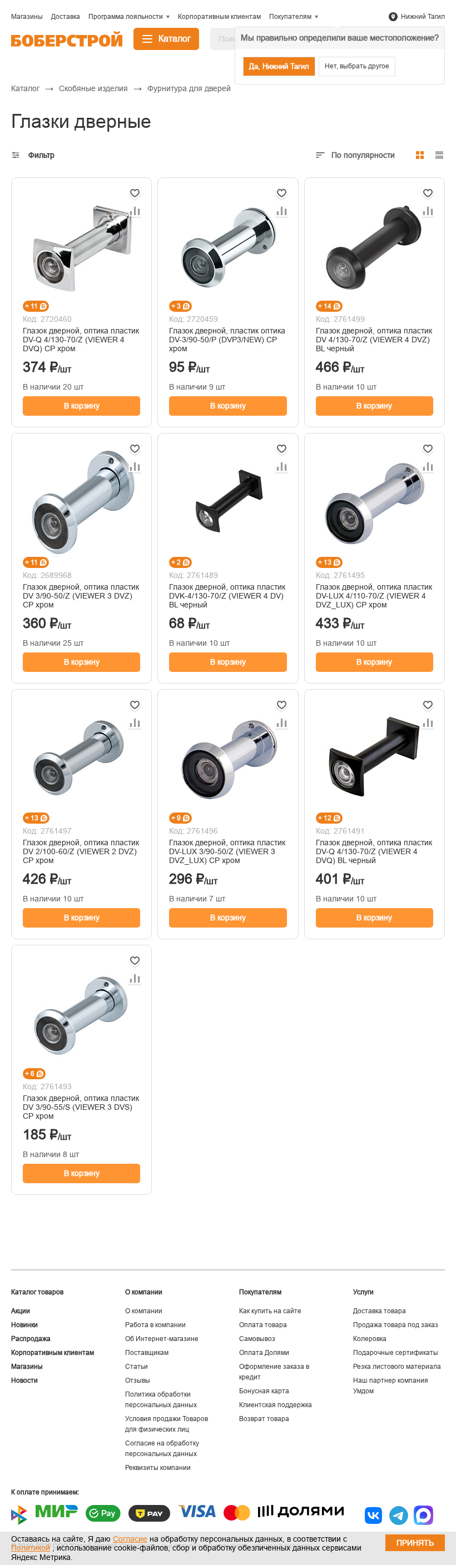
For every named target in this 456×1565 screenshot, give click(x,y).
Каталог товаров (37, 1292)
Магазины (27, 1366)
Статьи (136, 1366)
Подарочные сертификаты (395, 1353)
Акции (20, 1311)
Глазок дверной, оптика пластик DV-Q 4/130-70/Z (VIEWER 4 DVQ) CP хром (81, 339)
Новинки (24, 1325)
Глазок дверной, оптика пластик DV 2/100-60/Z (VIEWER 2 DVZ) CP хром (81, 851)
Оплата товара (263, 1325)
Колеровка (369, 1339)
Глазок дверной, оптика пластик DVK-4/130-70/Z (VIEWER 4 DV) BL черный (227, 595)
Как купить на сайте (270, 1311)
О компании (143, 1311)
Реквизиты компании (158, 1468)
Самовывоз (257, 1339)
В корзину (82, 405)
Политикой (30, 1547)
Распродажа (31, 1339)
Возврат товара (264, 1419)
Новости (24, 1380)
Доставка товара (379, 1311)
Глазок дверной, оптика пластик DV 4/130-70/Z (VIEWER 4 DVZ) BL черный (374, 339)
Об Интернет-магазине (162, 1339)
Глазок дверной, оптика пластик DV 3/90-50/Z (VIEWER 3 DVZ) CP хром (81, 595)
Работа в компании (155, 1325)
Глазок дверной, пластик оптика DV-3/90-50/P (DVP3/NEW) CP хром (227, 339)
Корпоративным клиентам (52, 1353)
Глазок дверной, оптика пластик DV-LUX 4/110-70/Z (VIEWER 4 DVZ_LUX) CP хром (374, 595)
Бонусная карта (264, 1391)
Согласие (130, 1538)
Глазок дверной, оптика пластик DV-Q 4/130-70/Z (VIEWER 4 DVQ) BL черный (374, 851)
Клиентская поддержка (275, 1405)
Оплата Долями (264, 1353)
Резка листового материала (397, 1366)
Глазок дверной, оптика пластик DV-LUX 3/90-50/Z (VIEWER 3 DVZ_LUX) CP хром (227, 851)
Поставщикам (146, 1353)
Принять (415, 1542)
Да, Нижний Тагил (279, 66)
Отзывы (137, 1380)
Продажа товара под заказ (395, 1325)
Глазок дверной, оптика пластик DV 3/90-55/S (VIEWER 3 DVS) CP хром (81, 1107)
